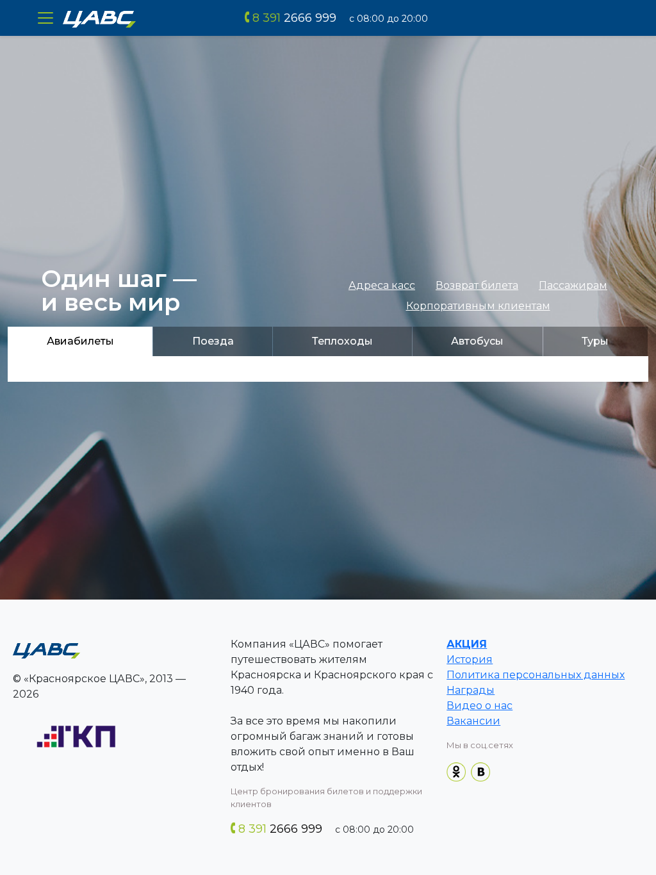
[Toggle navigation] (45, 18)
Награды (471, 690)
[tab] (80, 341)
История (470, 659)
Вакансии (473, 721)
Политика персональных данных (536, 675)
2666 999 (294, 18)
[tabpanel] (328, 369)
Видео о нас (479, 705)
